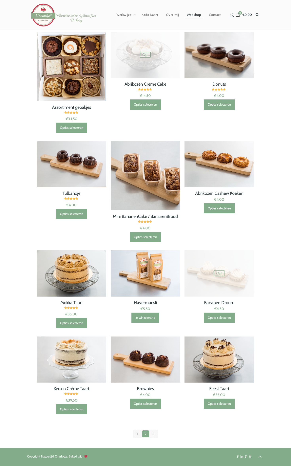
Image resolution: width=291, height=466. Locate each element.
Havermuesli (145, 302)
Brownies (145, 388)
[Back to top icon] (260, 456)
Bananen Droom (219, 302)
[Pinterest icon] (245, 456)
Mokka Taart (71, 302)
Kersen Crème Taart (71, 388)
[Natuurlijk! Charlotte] (64, 15)
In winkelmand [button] (145, 317)
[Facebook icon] (237, 456)
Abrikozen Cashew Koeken (219, 193)
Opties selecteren (71, 127)
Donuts (219, 84)
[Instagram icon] (250, 456)
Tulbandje (71, 193)
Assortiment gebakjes (71, 107)
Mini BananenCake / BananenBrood (145, 216)
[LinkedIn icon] (241, 456)
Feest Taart (219, 388)
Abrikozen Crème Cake (145, 84)
